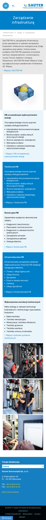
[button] (6, 518)
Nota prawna (27, 514)
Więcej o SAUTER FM (13, 70)
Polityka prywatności (13, 514)
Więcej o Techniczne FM (16, 202)
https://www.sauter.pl (10, 492)
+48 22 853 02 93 (12, 487)
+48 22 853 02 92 (12, 484)
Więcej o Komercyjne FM (16, 247)
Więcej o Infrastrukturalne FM (18, 292)
